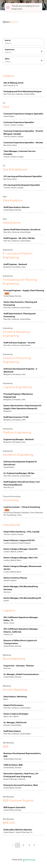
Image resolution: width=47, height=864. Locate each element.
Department (9, 50)
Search (7, 40)
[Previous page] (12, 845)
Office (7, 59)
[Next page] (34, 845)
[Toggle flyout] (41, 51)
